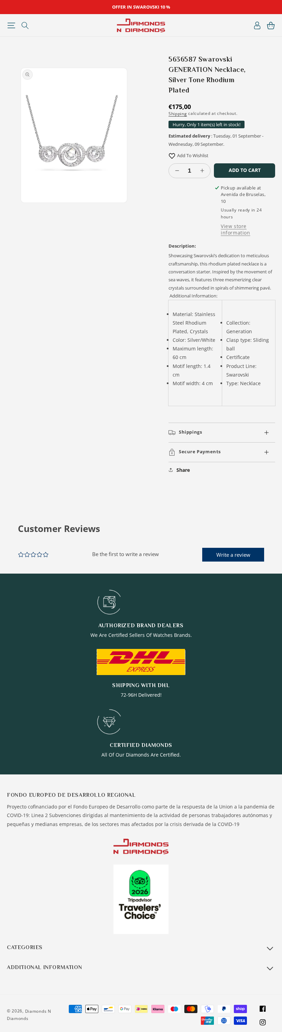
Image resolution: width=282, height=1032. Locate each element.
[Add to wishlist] (172, 156)
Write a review (233, 554)
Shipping (178, 114)
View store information (235, 229)
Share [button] (183, 470)
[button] (11, 25)
